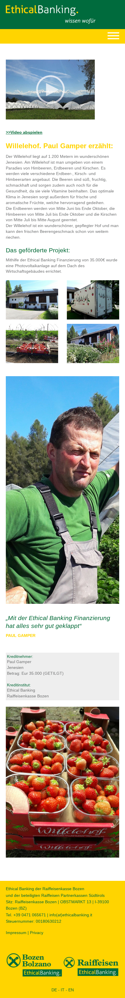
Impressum (16, 932)
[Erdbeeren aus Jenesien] (32, 343)
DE (54, 990)
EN (71, 990)
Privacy (36, 932)
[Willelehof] (93, 343)
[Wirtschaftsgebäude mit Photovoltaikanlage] (32, 299)
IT (63, 990)
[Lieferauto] (93, 299)
